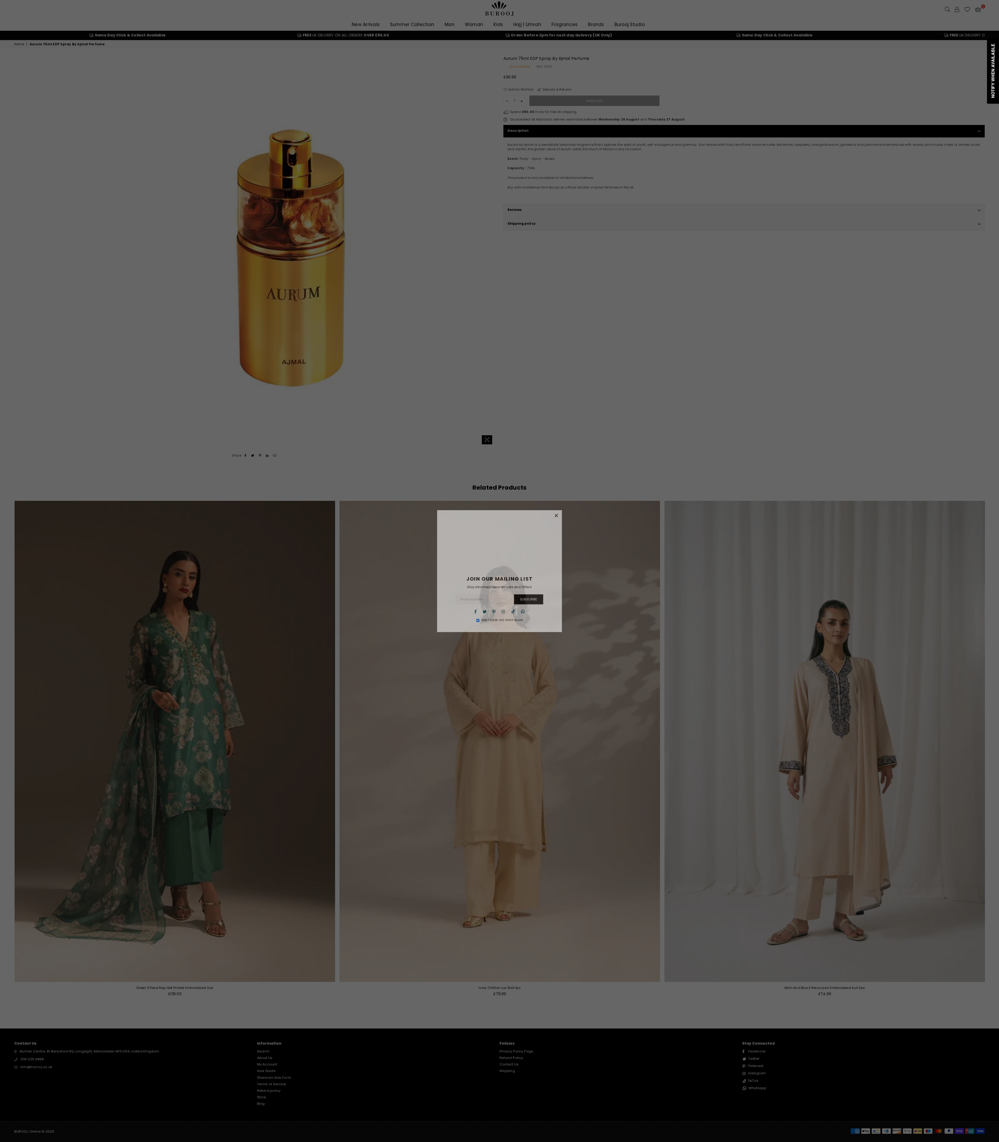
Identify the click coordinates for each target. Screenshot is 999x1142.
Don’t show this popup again (502, 622)
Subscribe (530, 600)
